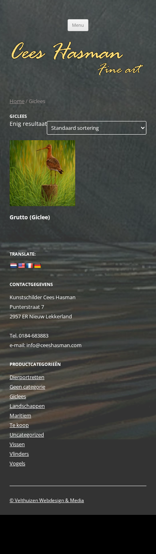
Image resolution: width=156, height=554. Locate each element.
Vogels (17, 463)
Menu (78, 25)
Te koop (19, 425)
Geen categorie (27, 386)
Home (17, 101)
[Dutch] (13, 265)
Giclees (18, 396)
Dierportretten (27, 377)
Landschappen (27, 405)
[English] (21, 265)
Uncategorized (27, 434)
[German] (37, 265)
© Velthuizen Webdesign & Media (47, 500)
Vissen (17, 444)
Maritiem (20, 415)
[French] (29, 265)
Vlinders (19, 453)
